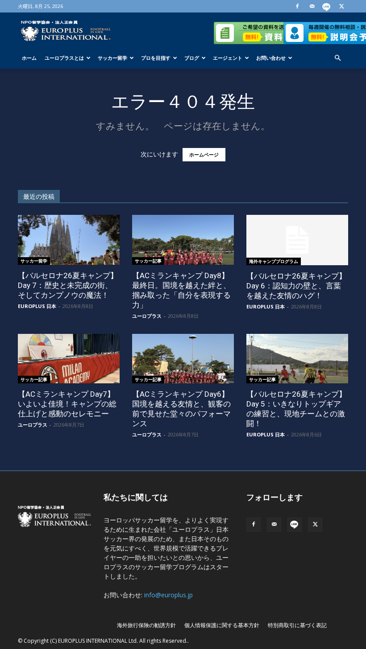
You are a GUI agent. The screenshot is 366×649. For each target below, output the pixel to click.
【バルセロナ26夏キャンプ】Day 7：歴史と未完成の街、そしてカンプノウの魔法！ (68, 285)
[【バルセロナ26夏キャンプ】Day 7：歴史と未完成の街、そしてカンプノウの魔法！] (69, 240)
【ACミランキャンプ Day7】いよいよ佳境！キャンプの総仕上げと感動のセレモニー (67, 404)
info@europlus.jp (168, 595)
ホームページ (204, 155)
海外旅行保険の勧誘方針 (146, 625)
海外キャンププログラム (273, 261)
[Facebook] (297, 6)
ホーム (29, 57)
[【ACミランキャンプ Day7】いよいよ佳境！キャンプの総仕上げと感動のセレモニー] (69, 359)
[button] (337, 58)
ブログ (191, 57)
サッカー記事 (148, 261)
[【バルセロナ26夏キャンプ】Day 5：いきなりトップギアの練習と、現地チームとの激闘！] (297, 359)
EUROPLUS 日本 (37, 306)
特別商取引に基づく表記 (297, 625)
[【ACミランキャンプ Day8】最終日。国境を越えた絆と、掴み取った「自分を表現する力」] (183, 240)
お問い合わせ (271, 57)
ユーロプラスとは (64, 57)
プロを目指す (156, 57)
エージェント (227, 57)
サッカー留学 (112, 57)
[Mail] (312, 6)
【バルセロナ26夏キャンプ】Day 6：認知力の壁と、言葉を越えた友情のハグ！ (296, 285)
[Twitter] (341, 6)
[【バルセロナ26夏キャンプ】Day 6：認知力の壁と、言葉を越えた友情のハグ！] (297, 240)
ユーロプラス (147, 315)
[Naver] (326, 6)
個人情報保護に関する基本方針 (221, 625)
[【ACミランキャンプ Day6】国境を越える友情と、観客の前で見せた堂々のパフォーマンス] (183, 359)
